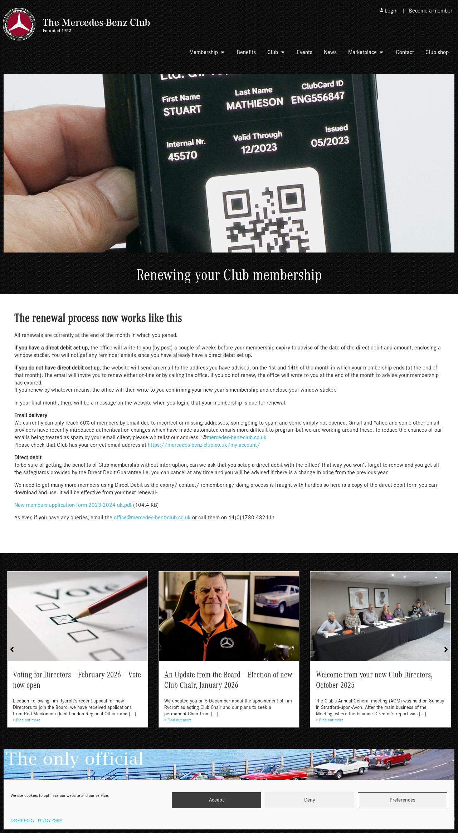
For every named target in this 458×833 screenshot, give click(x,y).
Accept (216, 800)
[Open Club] (283, 52)
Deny (309, 800)
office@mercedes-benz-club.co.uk (152, 517)
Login (391, 11)
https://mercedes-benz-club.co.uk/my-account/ (204, 445)
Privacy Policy (50, 820)
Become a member (430, 11)
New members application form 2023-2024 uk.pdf (73, 505)
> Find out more (26, 720)
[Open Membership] (222, 52)
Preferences (402, 800)
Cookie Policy (22, 820)
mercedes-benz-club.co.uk (237, 437)
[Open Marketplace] (381, 52)
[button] (446, 649)
